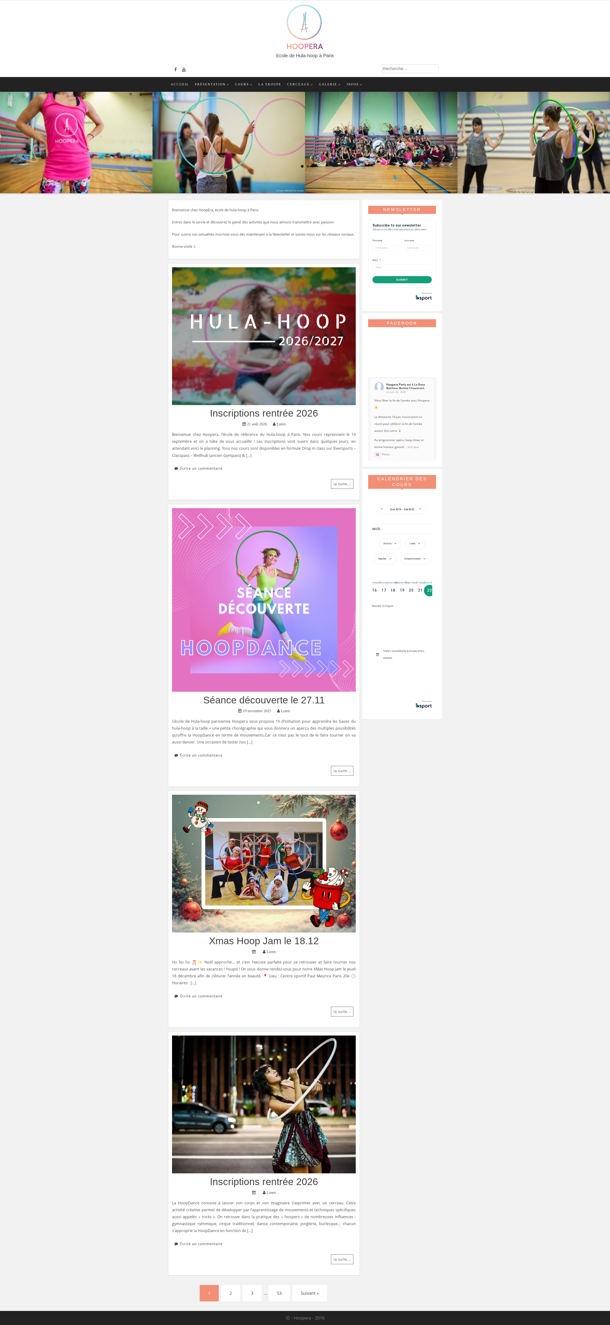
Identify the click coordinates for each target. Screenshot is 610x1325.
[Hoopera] (305, 48)
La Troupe (270, 84)
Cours (242, 84)
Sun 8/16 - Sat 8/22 (402, 509)
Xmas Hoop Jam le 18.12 (264, 940)
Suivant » (310, 1293)
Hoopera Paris (396, 384)
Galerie (328, 84)
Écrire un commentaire (201, 468)
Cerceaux (298, 84)
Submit (402, 279)
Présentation (210, 84)
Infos (353, 84)
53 (279, 1293)
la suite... (342, 484)
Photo (386, 454)
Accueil (180, 84)
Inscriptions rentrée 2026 (264, 413)
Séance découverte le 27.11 (264, 700)
